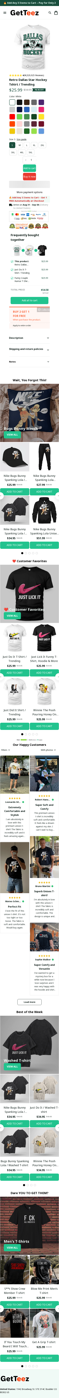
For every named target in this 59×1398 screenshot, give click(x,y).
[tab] (28, 66)
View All (12, 452)
